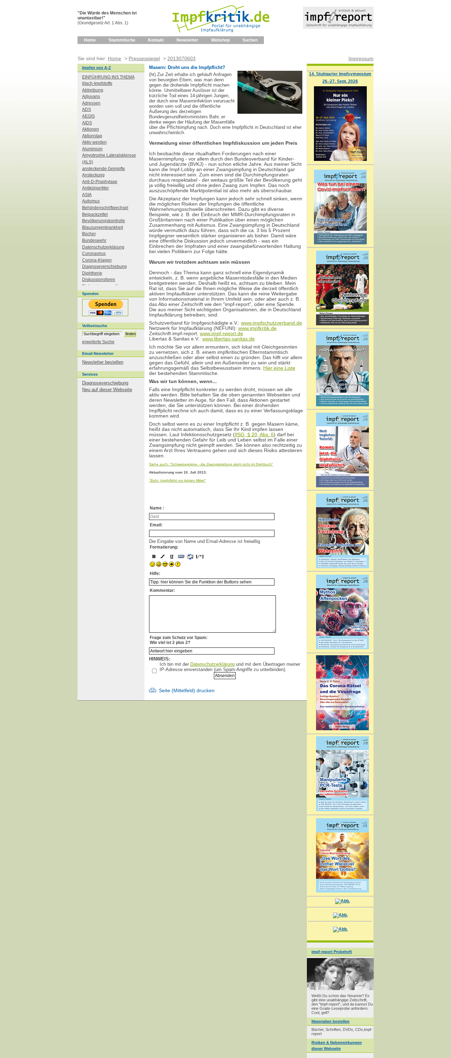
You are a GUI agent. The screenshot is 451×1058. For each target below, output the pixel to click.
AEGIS (88, 116)
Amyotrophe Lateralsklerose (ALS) (109, 158)
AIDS (87, 122)
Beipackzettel (95, 214)
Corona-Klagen (97, 260)
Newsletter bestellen (102, 362)
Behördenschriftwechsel (105, 207)
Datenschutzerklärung (212, 664)
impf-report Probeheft (331, 952)
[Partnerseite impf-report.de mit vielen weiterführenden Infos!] (338, 27)
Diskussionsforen (98, 279)
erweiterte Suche (98, 341)
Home (90, 40)
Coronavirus (94, 253)
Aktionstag (92, 135)
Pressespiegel (144, 58)
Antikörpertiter (95, 188)
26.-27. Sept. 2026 (340, 81)
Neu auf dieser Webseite (107, 389)
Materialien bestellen (330, 1021)
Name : (157, 508)
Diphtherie (92, 273)
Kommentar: (162, 590)
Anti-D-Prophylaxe (99, 181)
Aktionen (90, 129)
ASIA (87, 194)
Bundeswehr (94, 240)
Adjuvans (91, 96)
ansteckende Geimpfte (103, 168)
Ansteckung (93, 175)
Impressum (360, 58)
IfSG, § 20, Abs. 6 (254, 434)
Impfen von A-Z (96, 67)
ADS (86, 109)
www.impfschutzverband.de (271, 323)
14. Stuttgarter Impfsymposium (340, 73)
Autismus (91, 201)
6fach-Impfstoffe (97, 83)
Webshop (220, 40)
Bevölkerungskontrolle (103, 220)
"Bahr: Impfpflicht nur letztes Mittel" (177, 480)
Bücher (89, 233)
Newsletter (187, 40)
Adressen (91, 103)
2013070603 (181, 58)
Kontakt (156, 40)
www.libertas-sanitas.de (228, 339)
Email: (156, 524)
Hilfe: (155, 573)
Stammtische (122, 40)
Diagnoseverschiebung (104, 266)
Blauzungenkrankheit (102, 227)
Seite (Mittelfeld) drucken (187, 690)
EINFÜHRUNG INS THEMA (108, 77)
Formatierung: (164, 547)
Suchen (250, 40)
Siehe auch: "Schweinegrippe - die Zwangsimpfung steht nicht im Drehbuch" (211, 464)
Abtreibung (92, 90)
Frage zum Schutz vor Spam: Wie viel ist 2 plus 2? (179, 640)
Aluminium (92, 148)
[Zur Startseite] (221, 35)
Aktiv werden (94, 142)
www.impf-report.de (221, 333)
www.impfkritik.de (257, 328)
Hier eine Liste (279, 368)
